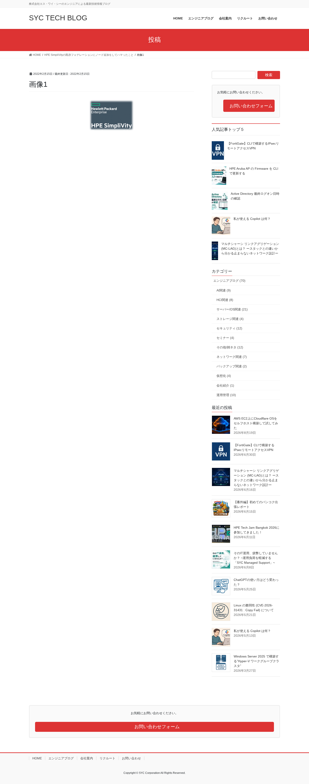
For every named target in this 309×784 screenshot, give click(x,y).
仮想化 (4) (223, 376)
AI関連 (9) (223, 290)
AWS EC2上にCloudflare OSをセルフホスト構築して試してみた (256, 423)
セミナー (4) (225, 338)
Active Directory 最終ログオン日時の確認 (255, 196)
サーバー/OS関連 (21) (232, 309)
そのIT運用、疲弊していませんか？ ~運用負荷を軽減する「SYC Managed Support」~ (256, 557)
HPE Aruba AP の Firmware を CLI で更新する (253, 171)
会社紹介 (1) (225, 385)
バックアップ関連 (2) (231, 366)
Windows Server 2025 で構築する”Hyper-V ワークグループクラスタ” (256, 661)
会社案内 (86, 758)
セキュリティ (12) (229, 328)
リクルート (107, 758)
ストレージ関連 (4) (230, 319)
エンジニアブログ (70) (229, 280)
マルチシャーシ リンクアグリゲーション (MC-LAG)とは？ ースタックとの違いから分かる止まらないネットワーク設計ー (250, 248)
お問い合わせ (131, 758)
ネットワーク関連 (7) (231, 357)
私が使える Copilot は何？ (252, 219)
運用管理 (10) (226, 395)
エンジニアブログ (61, 758)
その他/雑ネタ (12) (229, 347)
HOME (37, 758)
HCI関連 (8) (224, 300)
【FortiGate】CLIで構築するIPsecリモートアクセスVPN (253, 146)
